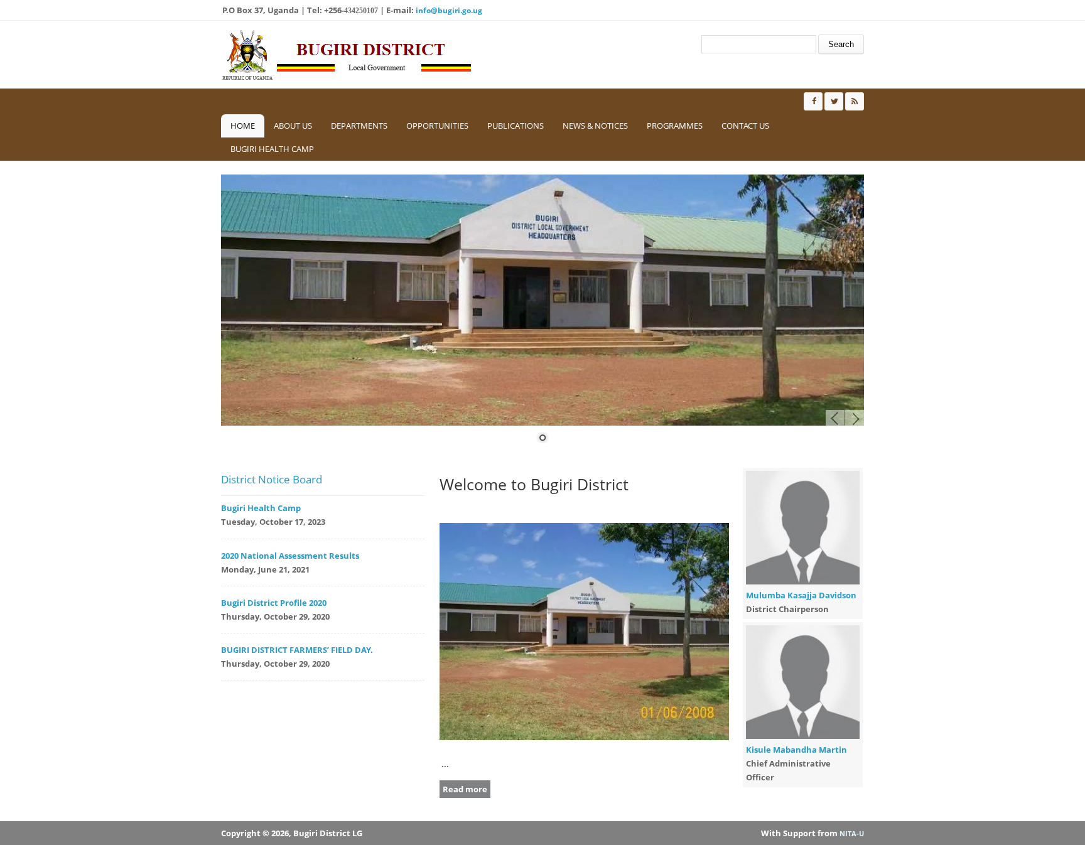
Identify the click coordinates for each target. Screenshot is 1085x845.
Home (242, 125)
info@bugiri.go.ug (449, 10)
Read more (465, 789)
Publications (515, 125)
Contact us (745, 125)
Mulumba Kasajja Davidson (801, 595)
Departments (359, 125)
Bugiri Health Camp (272, 148)
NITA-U (851, 833)
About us (293, 125)
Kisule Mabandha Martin (796, 749)
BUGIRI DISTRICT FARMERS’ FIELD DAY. (297, 649)
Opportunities (437, 125)
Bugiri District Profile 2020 (274, 602)
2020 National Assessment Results (290, 555)
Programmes (675, 125)
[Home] (346, 55)
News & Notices (595, 125)
